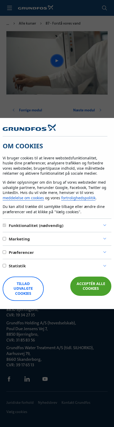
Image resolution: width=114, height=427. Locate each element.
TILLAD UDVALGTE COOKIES (23, 288)
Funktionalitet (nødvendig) (36, 225)
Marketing (19, 238)
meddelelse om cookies (23, 197)
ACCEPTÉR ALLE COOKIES (91, 286)
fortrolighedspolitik (78, 197)
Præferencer (21, 252)
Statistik (17, 265)
